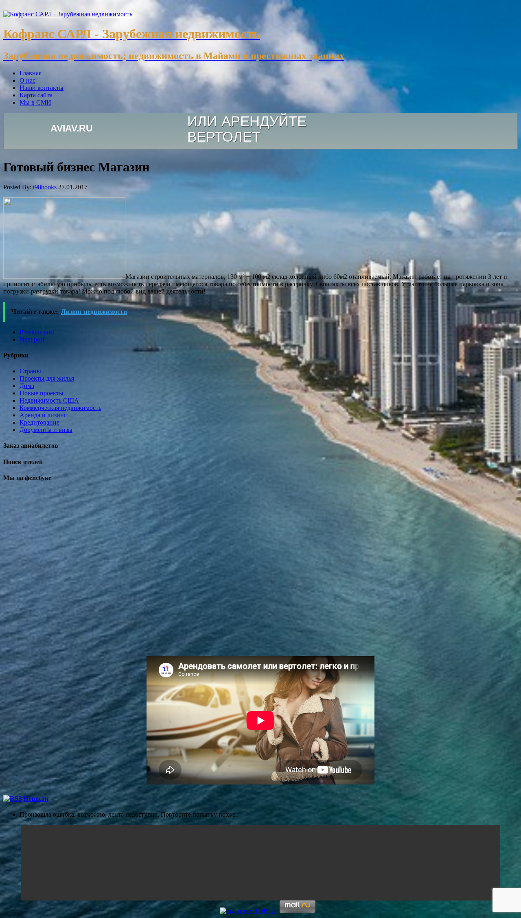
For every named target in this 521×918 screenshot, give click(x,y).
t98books (45, 187)
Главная (31, 73)
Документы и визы (46, 429)
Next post (32, 339)
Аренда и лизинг (43, 415)
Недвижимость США (49, 400)
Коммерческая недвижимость (60, 407)
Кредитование (39, 422)
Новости (36, 798)
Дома (27, 385)
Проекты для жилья (47, 378)
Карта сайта (36, 95)
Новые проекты (41, 393)
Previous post (37, 332)
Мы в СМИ (35, 102)
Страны (30, 371)
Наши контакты (41, 87)
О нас (27, 80)
